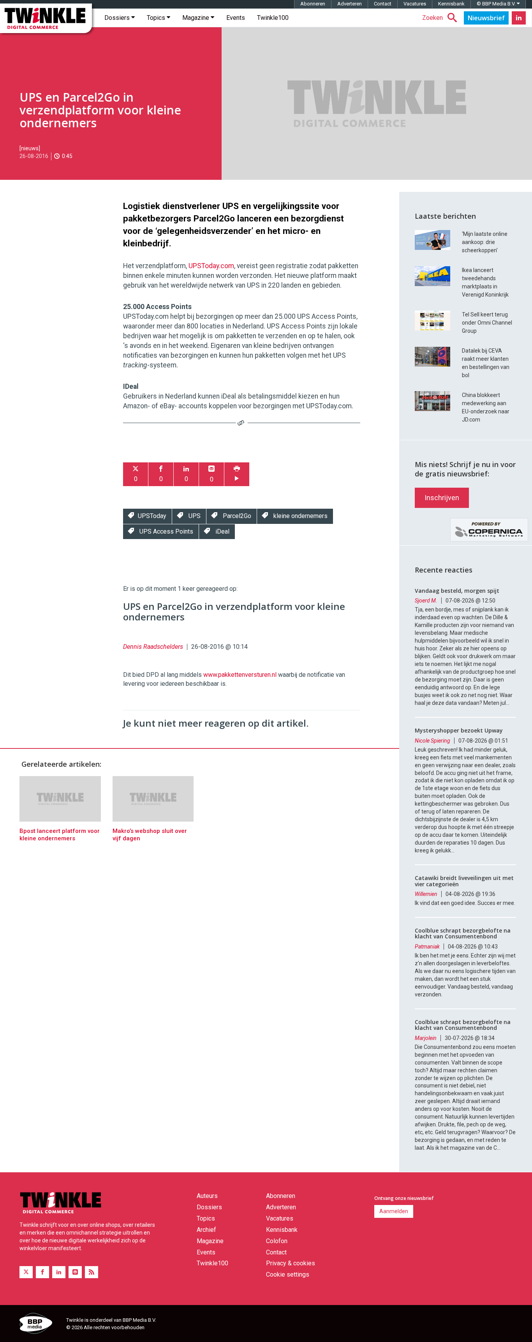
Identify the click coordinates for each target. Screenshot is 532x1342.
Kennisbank (451, 4)
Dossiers (117, 17)
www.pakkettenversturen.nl (240, 674)
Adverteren (349, 4)
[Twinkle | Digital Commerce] (46, 18)
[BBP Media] (39, 1324)
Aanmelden (393, 1211)
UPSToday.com (211, 266)
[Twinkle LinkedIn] (519, 18)
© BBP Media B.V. (497, 4)
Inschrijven (442, 498)
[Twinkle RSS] (91, 1272)
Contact (382, 4)
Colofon (276, 1241)
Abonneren (312, 4)
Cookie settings (287, 1274)
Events (235, 17)
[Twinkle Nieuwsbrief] (486, 18)
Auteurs (207, 1196)
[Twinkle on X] (26, 1272)
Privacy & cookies (290, 1263)
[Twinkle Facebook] (42, 1272)
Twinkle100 (273, 17)
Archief (206, 1229)
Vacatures (414, 4)
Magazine (196, 17)
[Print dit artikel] (236, 474)
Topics (157, 17)
